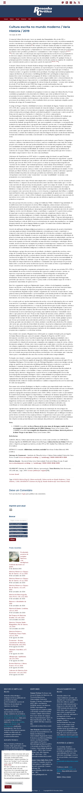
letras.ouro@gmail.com (26, 457)
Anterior (23, 19)
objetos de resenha (17, 722)
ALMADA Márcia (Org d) (21, 479)
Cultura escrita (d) (35, 479)
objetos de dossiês (10, 724)
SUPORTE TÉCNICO (11, 740)
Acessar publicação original (36, 470)
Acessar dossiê (14, 474)
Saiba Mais (8, 765)
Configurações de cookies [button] (14, 783)
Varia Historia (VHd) (62, 481)
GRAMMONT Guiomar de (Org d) (31, 481)
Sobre (12, 19)
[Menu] (4, 2)
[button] (63, 3)
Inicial (6, 19)
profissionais (8, 726)
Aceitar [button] (8, 787)
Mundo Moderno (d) (49, 481)
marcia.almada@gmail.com (17, 463)
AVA (29, 19)
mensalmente (8, 728)
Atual (17, 19)
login (24, 494)
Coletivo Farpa (33, 790)
